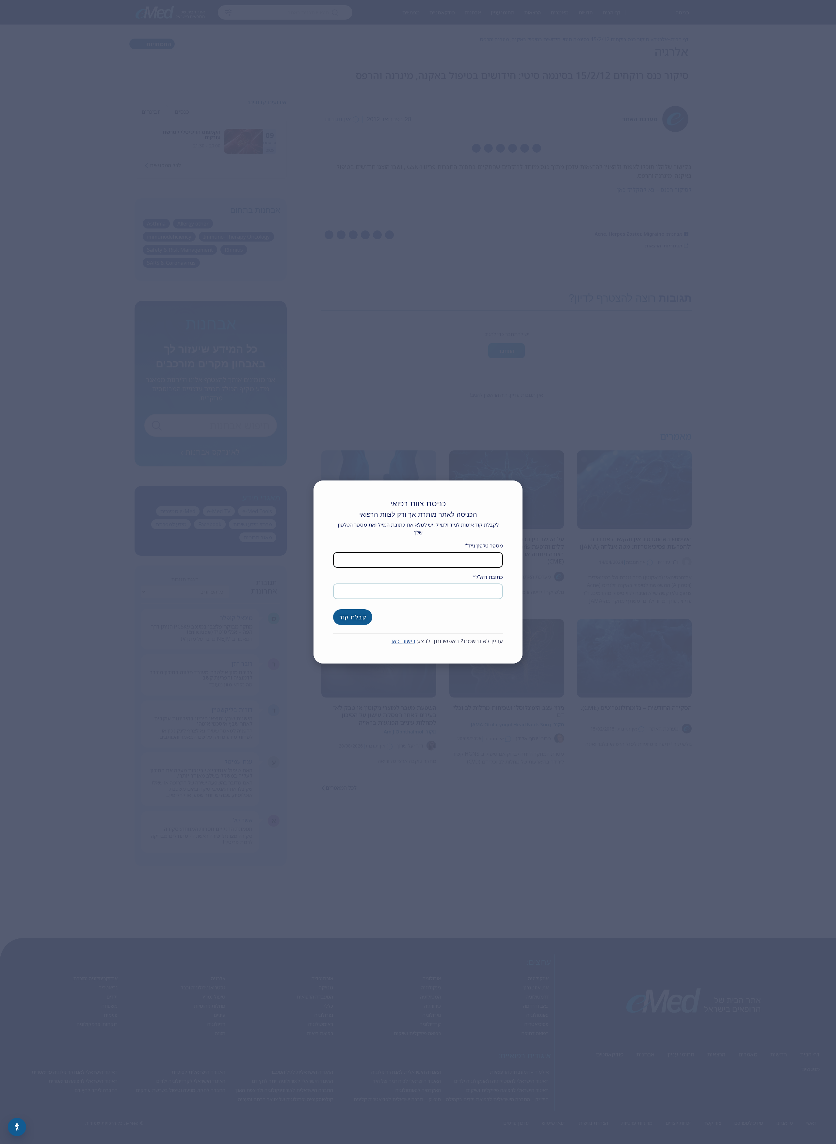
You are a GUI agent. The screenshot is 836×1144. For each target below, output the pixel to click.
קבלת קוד (352, 617)
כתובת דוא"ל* (488, 576)
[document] (418, 572)
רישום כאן (403, 641)
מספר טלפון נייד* (484, 545)
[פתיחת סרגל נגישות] (17, 1127)
